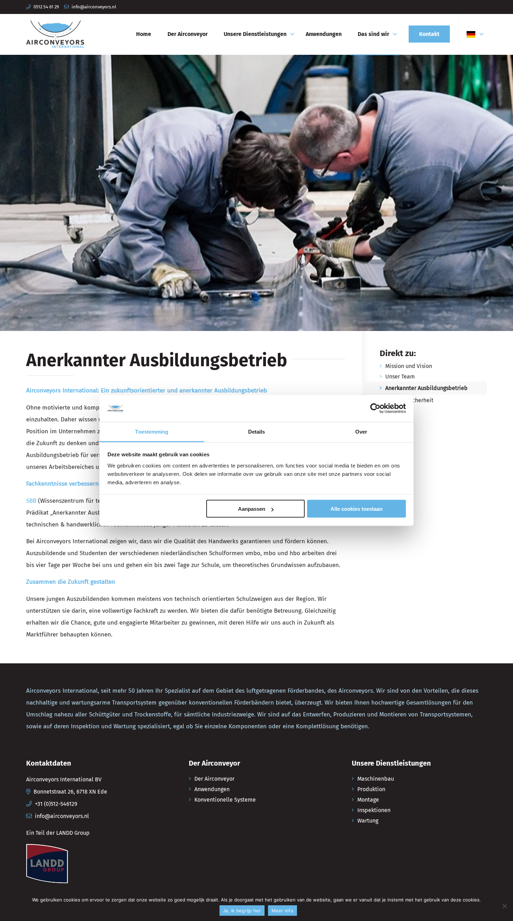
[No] (504, 905)
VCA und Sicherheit (409, 400)
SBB (31, 500)
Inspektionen (374, 810)
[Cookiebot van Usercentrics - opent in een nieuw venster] (375, 408)
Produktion (371, 789)
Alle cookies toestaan (356, 509)
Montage (368, 799)
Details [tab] (256, 431)
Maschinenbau (375, 778)
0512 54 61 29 (46, 6)
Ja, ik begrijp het (242, 910)
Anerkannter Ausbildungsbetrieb (426, 388)
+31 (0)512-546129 (56, 804)
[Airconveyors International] (55, 34)
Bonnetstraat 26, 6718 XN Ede (70, 791)
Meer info (282, 910)
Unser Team (400, 376)
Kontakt (395, 410)
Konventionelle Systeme (225, 799)
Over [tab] (361, 431)
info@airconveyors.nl (94, 6)
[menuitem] (143, 34)
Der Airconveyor (214, 778)
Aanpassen (251, 509)
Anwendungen (212, 789)
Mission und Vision (408, 366)
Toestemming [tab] (151, 431)
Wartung (367, 820)
